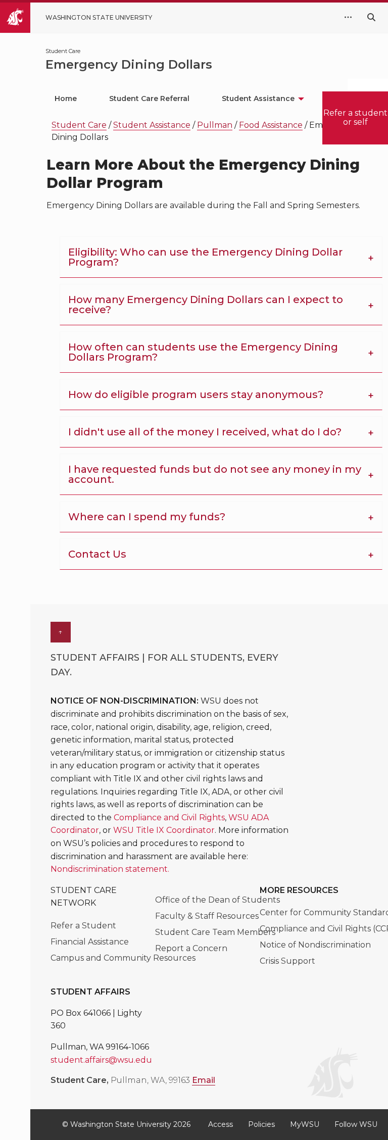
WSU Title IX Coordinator (164, 830)
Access (220, 1124)
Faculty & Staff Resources (207, 916)
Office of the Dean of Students (217, 900)
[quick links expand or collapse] (348, 18)
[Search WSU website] (371, 17)
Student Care (79, 125)
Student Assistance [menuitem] (258, 98)
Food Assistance (271, 125)
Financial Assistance (90, 942)
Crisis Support (287, 961)
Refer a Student (83, 925)
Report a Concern (191, 948)
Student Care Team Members (215, 932)
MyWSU (304, 1124)
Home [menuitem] (66, 98)
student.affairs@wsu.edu (101, 1060)
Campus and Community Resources (123, 958)
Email (203, 1080)
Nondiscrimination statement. (110, 869)
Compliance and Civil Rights (169, 817)
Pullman (214, 125)
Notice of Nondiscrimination (315, 945)
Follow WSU (355, 1124)
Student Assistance (151, 125)
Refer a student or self (355, 117)
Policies (261, 1124)
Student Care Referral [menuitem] (149, 98)
